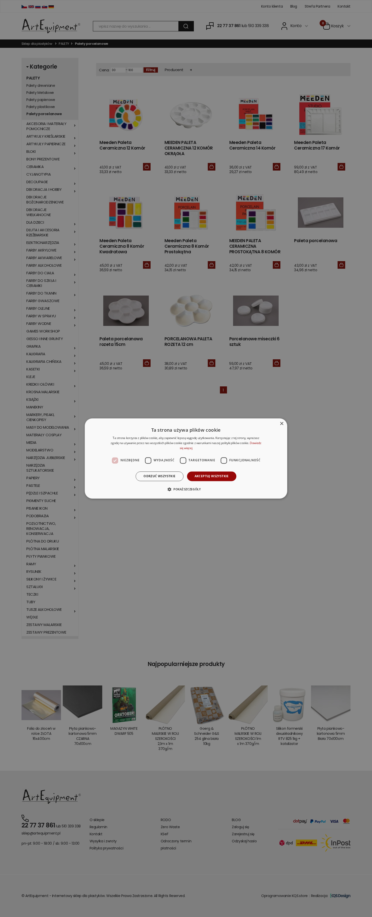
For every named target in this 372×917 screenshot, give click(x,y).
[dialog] (186, 458)
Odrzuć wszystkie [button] (159, 476)
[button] (185, 489)
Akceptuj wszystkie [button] (212, 476)
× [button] (281, 424)
